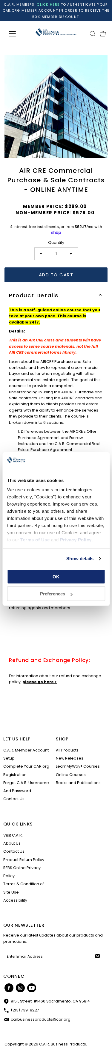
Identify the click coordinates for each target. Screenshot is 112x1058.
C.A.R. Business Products (62, 1044)
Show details (79, 558)
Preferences (52, 593)
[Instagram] (20, 987)
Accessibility (15, 900)
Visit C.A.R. (13, 835)
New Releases (69, 758)
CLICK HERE (48, 4)
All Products (67, 750)
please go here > (39, 681)
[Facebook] (8, 987)
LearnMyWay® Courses (78, 766)
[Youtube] (31, 987)
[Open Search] (92, 33)
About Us (12, 843)
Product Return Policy (23, 859)
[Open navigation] (17, 33)
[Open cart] (103, 34)
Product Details (34, 295)
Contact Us (13, 798)
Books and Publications (78, 782)
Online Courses (71, 774)
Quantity (56, 242)
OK (56, 576)
